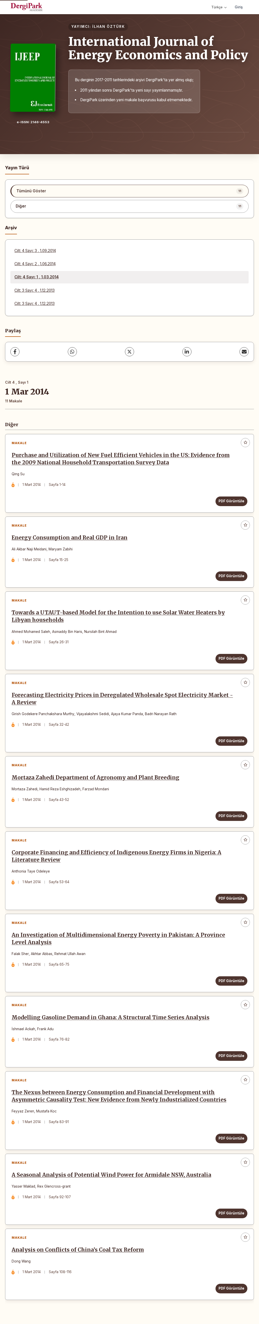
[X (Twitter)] (129, 351)
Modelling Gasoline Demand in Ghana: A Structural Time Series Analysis (110, 1017)
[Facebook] (14, 351)
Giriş (239, 7)
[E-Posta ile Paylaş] (244, 351)
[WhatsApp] (72, 351)
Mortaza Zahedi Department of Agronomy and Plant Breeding (95, 777)
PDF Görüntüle (231, 501)
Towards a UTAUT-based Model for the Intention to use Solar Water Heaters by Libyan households (118, 616)
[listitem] (129, 191)
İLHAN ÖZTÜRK (108, 27)
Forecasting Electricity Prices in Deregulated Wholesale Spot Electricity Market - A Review (122, 699)
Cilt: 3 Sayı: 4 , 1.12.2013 (34, 290)
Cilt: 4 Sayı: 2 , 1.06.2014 (35, 263)
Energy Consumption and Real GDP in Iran (69, 537)
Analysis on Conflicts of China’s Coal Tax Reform (78, 1250)
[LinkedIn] (186, 351)
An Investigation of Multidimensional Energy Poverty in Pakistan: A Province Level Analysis (118, 939)
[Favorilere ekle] (245, 442)
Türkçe (217, 7)
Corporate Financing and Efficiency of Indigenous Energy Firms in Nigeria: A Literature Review (116, 856)
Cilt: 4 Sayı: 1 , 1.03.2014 (36, 277)
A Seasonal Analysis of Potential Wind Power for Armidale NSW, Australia (111, 1175)
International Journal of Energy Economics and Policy (158, 48)
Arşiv (11, 227)
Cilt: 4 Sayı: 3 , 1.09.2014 (35, 250)
